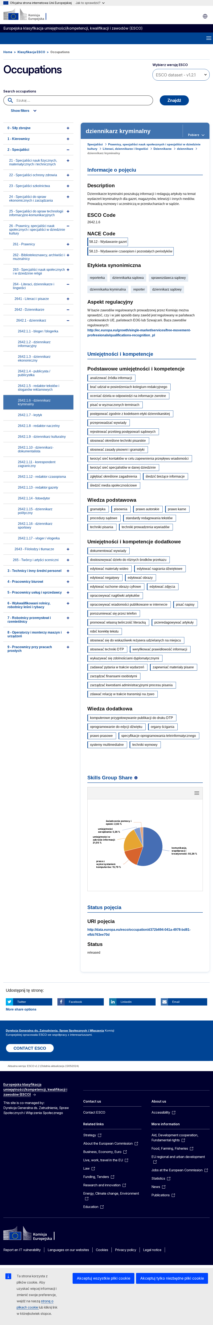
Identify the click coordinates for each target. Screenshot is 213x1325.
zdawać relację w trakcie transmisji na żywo (122, 694)
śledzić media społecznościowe (113, 485)
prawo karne (177, 509)
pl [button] (205, 16)
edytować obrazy (140, 577)
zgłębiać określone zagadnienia (113, 476)
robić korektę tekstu (104, 631)
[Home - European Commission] (28, 14)
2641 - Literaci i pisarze (32, 299)
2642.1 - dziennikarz (31, 320)
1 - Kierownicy (18, 139)
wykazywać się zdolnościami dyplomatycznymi (124, 658)
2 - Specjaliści (18, 149)
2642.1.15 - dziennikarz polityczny (35, 511)
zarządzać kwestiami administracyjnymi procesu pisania (131, 685)
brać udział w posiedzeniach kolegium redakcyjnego (128, 387)
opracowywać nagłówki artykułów (115, 595)
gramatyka (97, 509)
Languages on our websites (68, 1250)
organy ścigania (162, 727)
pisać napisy (185, 604)
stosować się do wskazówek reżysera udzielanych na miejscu (135, 640)
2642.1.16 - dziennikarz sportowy (35, 525)
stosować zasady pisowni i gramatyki (117, 449)
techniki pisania (101, 527)
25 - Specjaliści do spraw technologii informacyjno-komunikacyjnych (36, 213)
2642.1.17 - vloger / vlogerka (39, 538)
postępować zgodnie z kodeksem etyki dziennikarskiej (130, 413)
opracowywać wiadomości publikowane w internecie (128, 604)
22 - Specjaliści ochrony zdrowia (33, 175)
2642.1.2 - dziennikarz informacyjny (34, 344)
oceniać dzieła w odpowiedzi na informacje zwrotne (128, 396)
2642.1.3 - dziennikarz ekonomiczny (34, 358)
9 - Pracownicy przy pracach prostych (29, 649)
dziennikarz (185, 148)
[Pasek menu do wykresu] (197, 793)
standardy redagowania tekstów (149, 518)
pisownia (120, 509)
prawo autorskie (147, 509)
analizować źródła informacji (111, 378)
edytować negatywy (104, 577)
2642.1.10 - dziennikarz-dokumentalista (35, 449)
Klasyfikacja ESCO (31, 52)
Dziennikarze (163, 148)
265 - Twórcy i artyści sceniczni (36, 560)
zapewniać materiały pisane (173, 667)
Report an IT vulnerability (22, 1250)
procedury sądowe (103, 518)
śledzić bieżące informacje (165, 476)
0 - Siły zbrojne (19, 128)
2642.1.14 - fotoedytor (34, 498)
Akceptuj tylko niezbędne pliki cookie (172, 1278)
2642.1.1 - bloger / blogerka (38, 331)
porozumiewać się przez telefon (113, 613)
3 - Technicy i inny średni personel (34, 571)
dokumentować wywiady (108, 551)
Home (7, 52)
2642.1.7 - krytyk (30, 415)
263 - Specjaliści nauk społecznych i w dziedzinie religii (39, 271)
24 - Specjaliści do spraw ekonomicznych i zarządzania (31, 198)
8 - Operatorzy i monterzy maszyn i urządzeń (34, 634)
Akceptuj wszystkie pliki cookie (103, 1278)
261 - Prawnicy (24, 244)
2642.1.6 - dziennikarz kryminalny (34, 402)
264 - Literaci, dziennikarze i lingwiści (33, 286)
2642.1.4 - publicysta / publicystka (34, 373)
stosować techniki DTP (107, 649)
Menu (209, 38)
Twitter (21, 1001)
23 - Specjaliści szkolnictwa (29, 186)
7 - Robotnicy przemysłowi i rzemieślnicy (29, 619)
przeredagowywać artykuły (174, 622)
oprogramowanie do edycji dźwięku (116, 727)
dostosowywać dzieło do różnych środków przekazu (128, 559)
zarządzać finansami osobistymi (113, 676)
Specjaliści (95, 144)
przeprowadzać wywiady (108, 422)
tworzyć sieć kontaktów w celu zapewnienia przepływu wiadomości (139, 458)
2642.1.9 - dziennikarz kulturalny (42, 436)
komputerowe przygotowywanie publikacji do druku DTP (131, 718)
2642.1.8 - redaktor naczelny (39, 426)
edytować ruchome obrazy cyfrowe (115, 586)
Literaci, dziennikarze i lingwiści (125, 148)
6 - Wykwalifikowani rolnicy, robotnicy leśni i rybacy (28, 605)
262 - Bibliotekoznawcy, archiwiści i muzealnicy (39, 257)
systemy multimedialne (107, 744)
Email (176, 1001)
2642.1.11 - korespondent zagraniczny (36, 464)
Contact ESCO (94, 1112)
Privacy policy (125, 1250)
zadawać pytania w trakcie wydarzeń (117, 667)
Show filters (20, 110)
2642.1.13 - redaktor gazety (38, 487)
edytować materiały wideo (109, 568)
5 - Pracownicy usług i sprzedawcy (34, 592)
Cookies (102, 1250)
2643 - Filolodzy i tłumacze (34, 549)
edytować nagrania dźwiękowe (159, 568)
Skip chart (145, 794)
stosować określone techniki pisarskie (118, 440)
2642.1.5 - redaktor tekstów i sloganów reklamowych (38, 387)
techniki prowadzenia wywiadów (146, 527)
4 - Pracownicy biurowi (25, 581)
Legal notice (152, 1250)
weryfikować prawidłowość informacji (160, 649)
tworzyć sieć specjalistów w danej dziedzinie (123, 467)
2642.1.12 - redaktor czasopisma (42, 476)
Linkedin (126, 1001)
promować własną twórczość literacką (118, 622)
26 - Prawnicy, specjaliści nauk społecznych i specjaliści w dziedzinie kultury (37, 229)
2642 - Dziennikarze (29, 309)
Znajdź (174, 100)
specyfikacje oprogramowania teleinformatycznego (158, 735)
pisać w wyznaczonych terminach (114, 405)
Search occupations (19, 91)
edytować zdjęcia (162, 586)
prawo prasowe (101, 735)
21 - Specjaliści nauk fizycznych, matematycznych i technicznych (33, 162)
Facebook (75, 1001)
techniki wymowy (144, 744)
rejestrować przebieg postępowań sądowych (123, 431)
